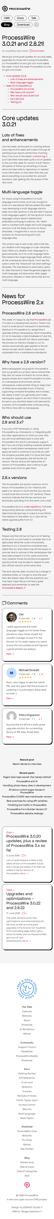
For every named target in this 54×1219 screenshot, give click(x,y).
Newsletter (27, 1051)
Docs (20, 18)
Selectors (27, 1086)
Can (21, 614)
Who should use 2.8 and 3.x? (24, 95)
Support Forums (27, 1047)
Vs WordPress (27, 1029)
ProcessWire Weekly (12, 588)
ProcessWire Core (27, 1131)
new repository (33, 506)
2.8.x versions (17, 98)
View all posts (27, 1166)
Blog (7, 24)
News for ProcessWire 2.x (19, 85)
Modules (27, 1015)
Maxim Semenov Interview (27, 763)
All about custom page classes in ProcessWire (27, 791)
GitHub (27, 1033)
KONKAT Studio (31, 1207)
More (23, 873)
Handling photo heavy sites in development (27, 785)
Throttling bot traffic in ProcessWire (27, 805)
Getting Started (27, 1073)
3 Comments (38, 51)
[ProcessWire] (16, 10)
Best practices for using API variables (27, 800)
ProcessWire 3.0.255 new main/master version (27, 796)
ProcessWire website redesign (27, 813)
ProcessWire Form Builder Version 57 (27, 809)
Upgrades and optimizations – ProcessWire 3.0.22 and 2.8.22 (23, 899)
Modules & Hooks (26, 1095)
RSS (27, 1175)
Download (23, 24)
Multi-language (27, 1113)
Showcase (26, 1024)
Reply (8, 654)
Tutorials (27, 1091)
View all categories (27, 1171)
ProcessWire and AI (27, 781)
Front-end (27, 1082)
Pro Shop (27, 1139)
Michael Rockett (29, 670)
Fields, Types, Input (27, 1100)
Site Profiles (27, 1148)
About (27, 1020)
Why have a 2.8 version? (22, 92)
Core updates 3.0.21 (16, 75)
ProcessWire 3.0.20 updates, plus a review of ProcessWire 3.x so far (26, 842)
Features (27, 1011)
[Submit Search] (36, 24)
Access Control (27, 1104)
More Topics (27, 1118)
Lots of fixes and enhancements (26, 79)
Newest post (27, 1162)
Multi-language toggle (21, 82)
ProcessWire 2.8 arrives (22, 89)
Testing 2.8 (15, 102)
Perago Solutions (30, 1211)
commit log (39, 156)
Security (27, 1109)
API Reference (27, 1077)
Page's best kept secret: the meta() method (27, 777)
